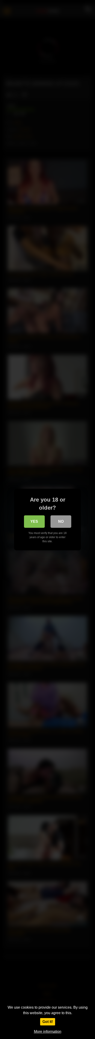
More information (47, 1031)
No (61, 521)
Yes (34, 521)
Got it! (47, 1022)
